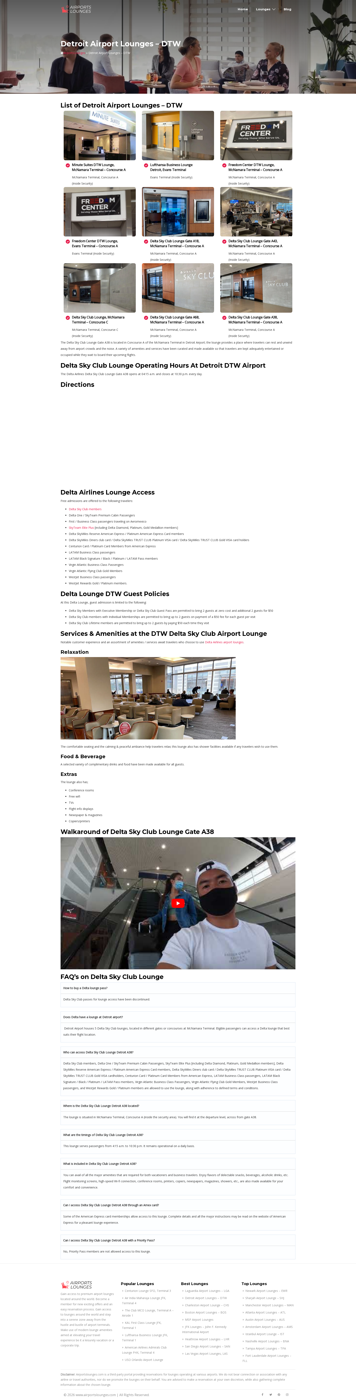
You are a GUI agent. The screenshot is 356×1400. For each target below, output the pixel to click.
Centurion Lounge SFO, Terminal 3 (148, 1291)
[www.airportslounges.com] (76, 9)
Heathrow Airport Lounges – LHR (207, 1339)
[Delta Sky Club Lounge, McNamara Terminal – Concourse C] (100, 288)
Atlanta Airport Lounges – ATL (265, 1312)
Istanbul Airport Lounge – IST (264, 1334)
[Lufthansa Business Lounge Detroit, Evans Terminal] (178, 135)
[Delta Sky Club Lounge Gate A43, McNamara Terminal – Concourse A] (256, 211)
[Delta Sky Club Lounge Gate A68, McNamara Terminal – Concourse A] (178, 288)
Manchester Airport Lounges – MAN (269, 1305)
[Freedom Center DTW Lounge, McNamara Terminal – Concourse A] (256, 135)
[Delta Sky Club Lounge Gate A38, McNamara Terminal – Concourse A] (256, 288)
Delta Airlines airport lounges (224, 642)
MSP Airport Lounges (199, 1320)
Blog (287, 9)
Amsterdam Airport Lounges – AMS (269, 1327)
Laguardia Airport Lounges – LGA (207, 1291)
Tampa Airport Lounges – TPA (265, 1348)
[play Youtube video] (178, 903)
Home (243, 9)
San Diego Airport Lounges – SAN (207, 1346)
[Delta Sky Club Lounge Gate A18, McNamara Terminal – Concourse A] (178, 211)
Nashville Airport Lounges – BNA (267, 1341)
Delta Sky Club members (85, 509)
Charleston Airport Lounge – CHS (207, 1305)
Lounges (263, 9)
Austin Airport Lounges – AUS (265, 1320)
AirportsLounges (74, 53)
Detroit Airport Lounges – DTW (206, 1298)
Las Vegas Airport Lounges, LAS (206, 1354)
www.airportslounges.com (96, 1395)
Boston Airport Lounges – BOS (205, 1312)
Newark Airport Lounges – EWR (266, 1291)
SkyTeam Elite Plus (81, 528)
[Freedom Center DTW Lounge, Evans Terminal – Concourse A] (100, 211)
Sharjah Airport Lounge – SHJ (264, 1298)
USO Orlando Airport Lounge (144, 1360)
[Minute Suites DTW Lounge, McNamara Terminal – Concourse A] (100, 135)
